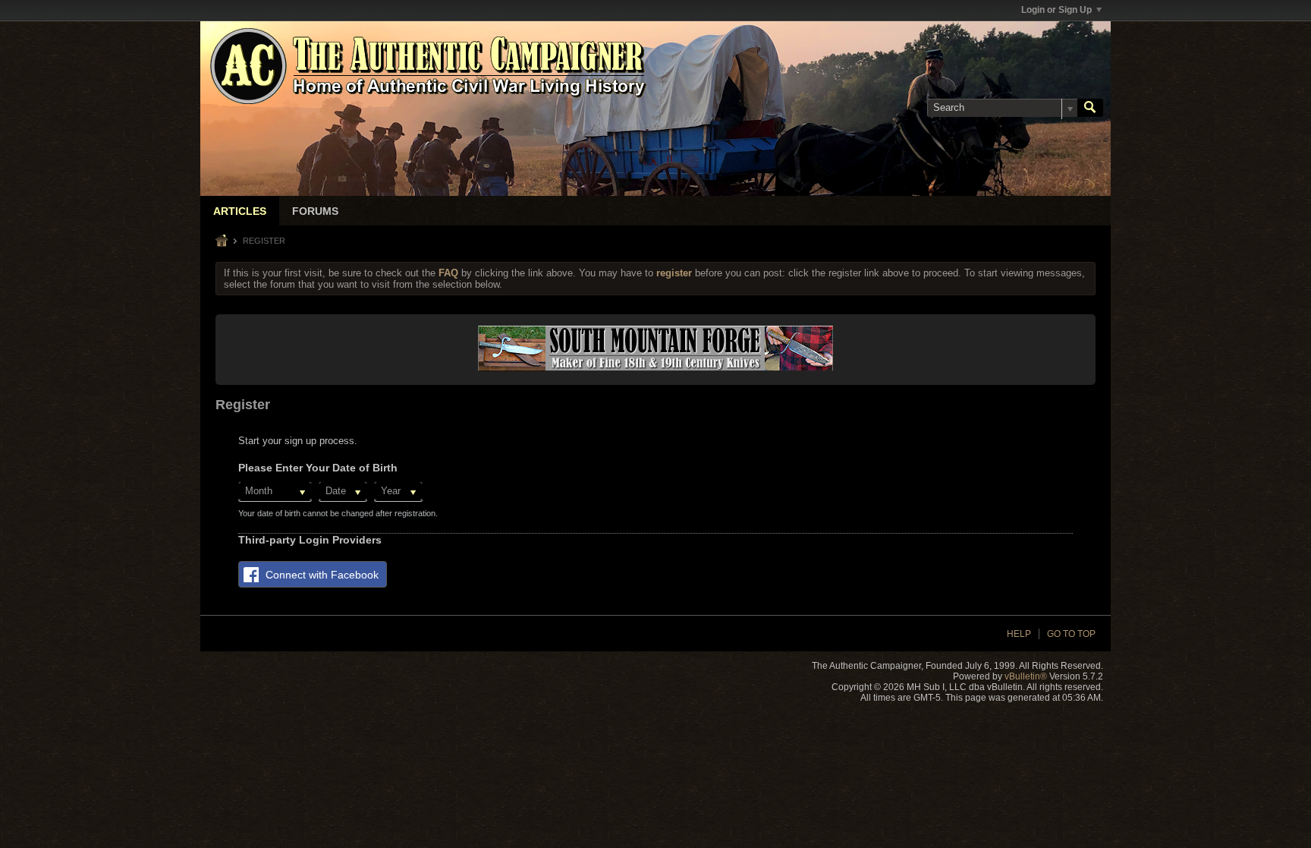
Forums (315, 211)
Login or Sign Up (1056, 10)
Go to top (1071, 634)
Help (1019, 634)
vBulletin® (1025, 676)
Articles (239, 211)
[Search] (1090, 108)
